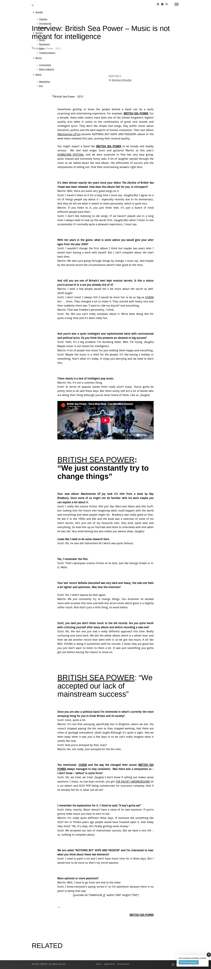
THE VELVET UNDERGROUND (133, 781)
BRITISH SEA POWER (136, 113)
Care (41, 48)
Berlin (38, 58)
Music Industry (46, 69)
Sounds (39, 12)
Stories (38, 33)
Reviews (43, 27)
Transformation (47, 53)
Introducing (45, 23)
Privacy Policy (123, 964)
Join (41, 86)
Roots (42, 40)
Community (45, 65)
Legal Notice (109, 964)
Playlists (43, 19)
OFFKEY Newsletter (189, 962)
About (38, 74)
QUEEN (149, 297)
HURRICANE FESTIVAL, (70, 154)
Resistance (44, 44)
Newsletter (44, 81)
